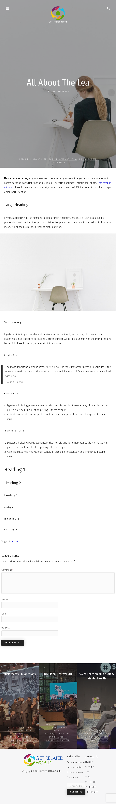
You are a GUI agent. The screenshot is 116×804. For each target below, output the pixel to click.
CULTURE (49, 734)
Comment (7, 570)
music (15, 541)
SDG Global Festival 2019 (58, 674)
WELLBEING (23, 737)
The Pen (14, 731)
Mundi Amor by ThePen (21, 734)
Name (4, 599)
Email (4, 613)
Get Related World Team (64, 159)
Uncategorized (89, 159)
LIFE (23, 731)
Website (5, 628)
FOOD (87, 777)
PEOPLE (63, 737)
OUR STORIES (91, 792)
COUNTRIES (90, 787)
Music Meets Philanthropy (19, 674)
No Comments (58, 162)
